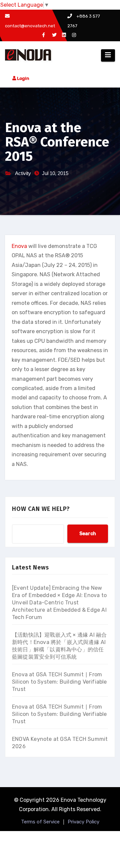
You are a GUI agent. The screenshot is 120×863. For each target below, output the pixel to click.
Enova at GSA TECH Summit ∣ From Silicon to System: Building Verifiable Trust (59, 681)
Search (87, 534)
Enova (19, 246)
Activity (23, 173)
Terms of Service (40, 822)
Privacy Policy (83, 822)
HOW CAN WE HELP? (41, 509)
